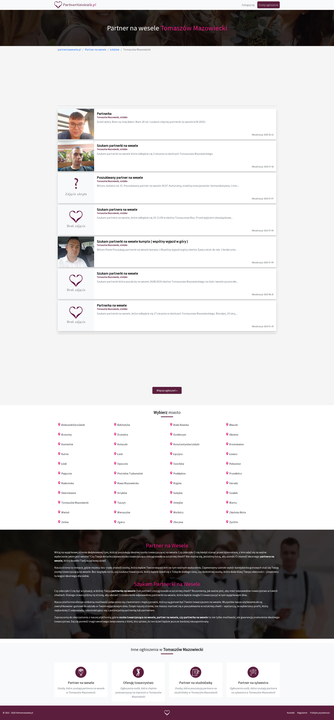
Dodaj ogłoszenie (268, 5)
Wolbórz (178, 512)
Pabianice (235, 463)
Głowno (233, 434)
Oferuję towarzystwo (138, 682)
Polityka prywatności (320, 712)
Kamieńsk (67, 444)
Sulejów (177, 493)
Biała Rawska (181, 425)
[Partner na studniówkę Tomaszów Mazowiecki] (195, 672)
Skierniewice (68, 493)
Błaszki (233, 425)
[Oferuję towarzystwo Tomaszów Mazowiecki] (138, 672)
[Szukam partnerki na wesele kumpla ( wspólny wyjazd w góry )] (76, 252)
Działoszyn (179, 434)
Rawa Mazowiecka (128, 483)
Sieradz (233, 483)
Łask (120, 454)
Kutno (65, 454)
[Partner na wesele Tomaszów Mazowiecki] (81, 672)
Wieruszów (123, 512)
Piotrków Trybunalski (130, 473)
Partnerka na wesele (112, 305)
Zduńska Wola (237, 512)
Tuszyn (121, 502)
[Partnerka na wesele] (76, 315)
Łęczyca (177, 454)
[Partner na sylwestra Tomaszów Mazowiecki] (253, 672)
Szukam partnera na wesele (117, 209)
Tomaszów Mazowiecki (75, 502)
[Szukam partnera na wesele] (76, 220)
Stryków (122, 493)
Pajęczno (66, 473)
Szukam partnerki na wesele (117, 145)
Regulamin (302, 712)
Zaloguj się (248, 5)
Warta (233, 502)
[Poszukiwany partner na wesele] (76, 188)
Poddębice (179, 473)
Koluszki (122, 444)
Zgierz (121, 522)
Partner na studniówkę (195, 682)
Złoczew (178, 522)
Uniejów (178, 502)
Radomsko (67, 483)
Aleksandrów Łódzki (73, 425)
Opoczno (122, 463)
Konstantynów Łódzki (186, 444)
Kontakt (291, 712)
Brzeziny (66, 434)
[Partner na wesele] (75, 5)
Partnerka (104, 113)
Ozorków (178, 463)
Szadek (233, 493)
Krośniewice (236, 444)
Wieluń (65, 512)
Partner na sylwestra (253, 682)
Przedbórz (235, 473)
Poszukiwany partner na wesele (120, 177)
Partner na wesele (81, 682)
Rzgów (177, 483)
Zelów (65, 522)
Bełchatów (123, 425)
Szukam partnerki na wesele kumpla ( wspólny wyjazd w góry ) (142, 241)
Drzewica (122, 434)
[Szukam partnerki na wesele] (76, 156)
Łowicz (233, 454)
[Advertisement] (162, 78)
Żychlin (233, 522)
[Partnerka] (76, 124)
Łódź (64, 463)
